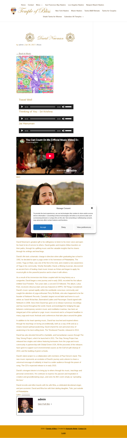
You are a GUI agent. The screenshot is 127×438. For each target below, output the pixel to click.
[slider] (68, 106)
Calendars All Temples (72, 17)
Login (63, 433)
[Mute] (63, 107)
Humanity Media (71, 429)
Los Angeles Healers (76, 5)
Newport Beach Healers (95, 5)
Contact (31, 5)
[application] (46, 106)
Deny (63, 227)
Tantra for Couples (109, 11)
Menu (38, 5)
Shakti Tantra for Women (52, 17)
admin (21, 45)
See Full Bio (44, 404)
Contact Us (82, 429)
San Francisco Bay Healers (55, 5)
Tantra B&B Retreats (92, 11)
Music (39, 45)
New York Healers (62, 11)
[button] (92, 208)
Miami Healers (76, 11)
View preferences (84, 227)
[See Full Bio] (51, 404)
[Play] (22, 107)
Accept (43, 227)
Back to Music (23, 54)
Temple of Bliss (51, 429)
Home (23, 5)
